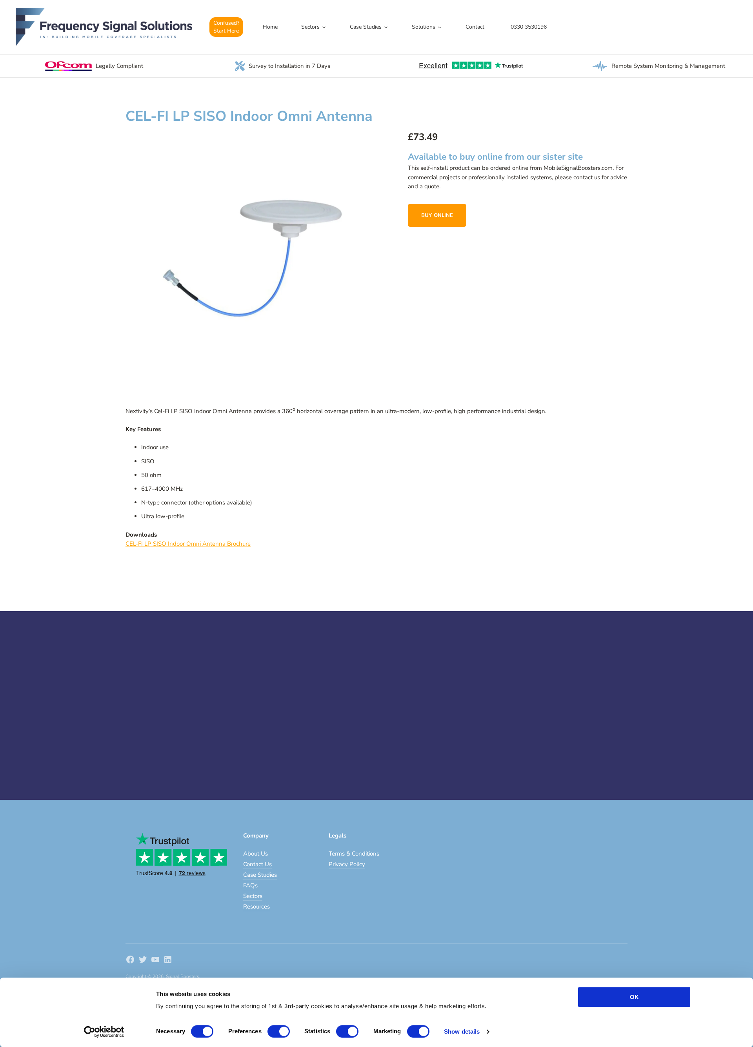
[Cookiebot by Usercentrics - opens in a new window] (104, 1032)
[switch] (278, 1031)
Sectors (252, 896)
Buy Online (437, 215)
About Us (255, 854)
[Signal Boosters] (104, 27)
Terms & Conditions (354, 854)
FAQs (250, 885)
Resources (256, 906)
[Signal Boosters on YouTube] (155, 961)
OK (634, 997)
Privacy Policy (347, 864)
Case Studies (260, 875)
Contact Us (257, 864)
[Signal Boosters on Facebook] (130, 961)
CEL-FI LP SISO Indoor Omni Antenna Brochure (188, 544)
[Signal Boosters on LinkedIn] (168, 961)
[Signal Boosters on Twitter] (142, 961)
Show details (462, 1031)
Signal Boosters (182, 976)
